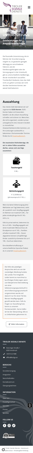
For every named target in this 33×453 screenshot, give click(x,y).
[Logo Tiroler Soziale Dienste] (12, 3)
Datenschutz (9, 450)
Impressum (24, 448)
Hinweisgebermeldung (21, 450)
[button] (3, 449)
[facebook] (4, 425)
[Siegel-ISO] (9, 434)
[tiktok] (14, 425)
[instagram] (9, 425)
